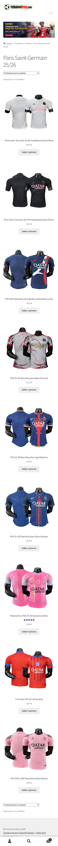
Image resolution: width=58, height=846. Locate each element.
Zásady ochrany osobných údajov (18, 832)
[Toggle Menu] (51, 13)
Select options (29, 152)
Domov (9, 43)
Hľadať (29, 841)
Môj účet (9, 841)
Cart (45, 839)
